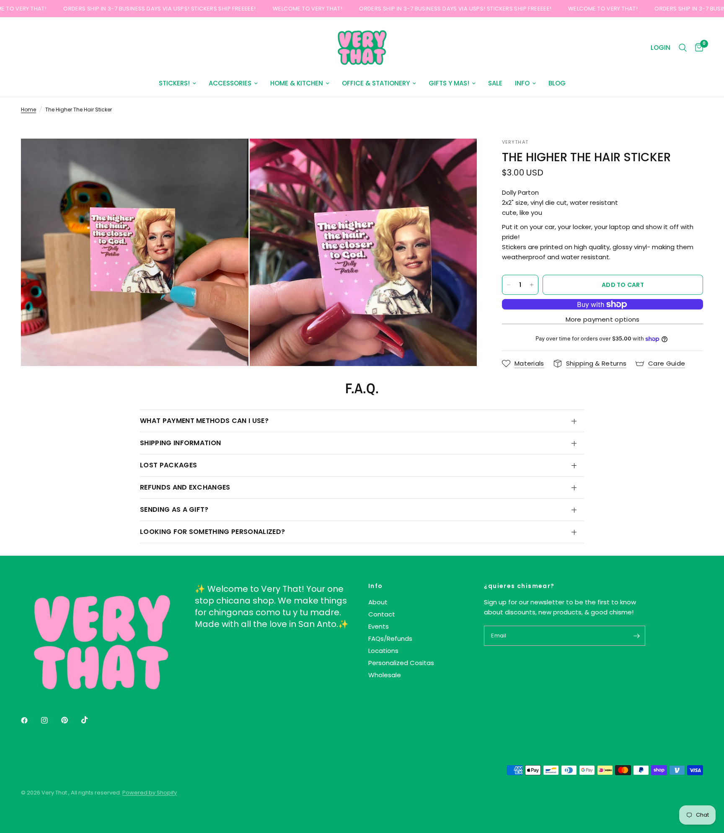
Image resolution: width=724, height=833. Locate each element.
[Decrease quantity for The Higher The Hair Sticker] (508, 284)
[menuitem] (177, 83)
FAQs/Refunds (390, 638)
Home (28, 109)
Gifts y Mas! (449, 83)
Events (378, 626)
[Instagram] (50, 720)
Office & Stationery (376, 83)
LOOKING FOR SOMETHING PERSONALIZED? (212, 531)
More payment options (603, 319)
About (378, 602)
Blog (557, 83)
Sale (495, 83)
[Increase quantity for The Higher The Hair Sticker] (531, 284)
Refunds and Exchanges (185, 487)
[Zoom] (231, 156)
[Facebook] (30, 720)
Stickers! (174, 83)
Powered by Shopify (149, 793)
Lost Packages (168, 465)
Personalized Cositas (401, 662)
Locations (383, 650)
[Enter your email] (636, 636)
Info (522, 83)
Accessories (230, 83)
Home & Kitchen (296, 83)
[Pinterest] (70, 720)
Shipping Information (180, 443)
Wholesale (384, 675)
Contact (381, 614)
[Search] (683, 47)
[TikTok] (90, 720)
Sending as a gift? (174, 509)
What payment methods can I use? (204, 421)
